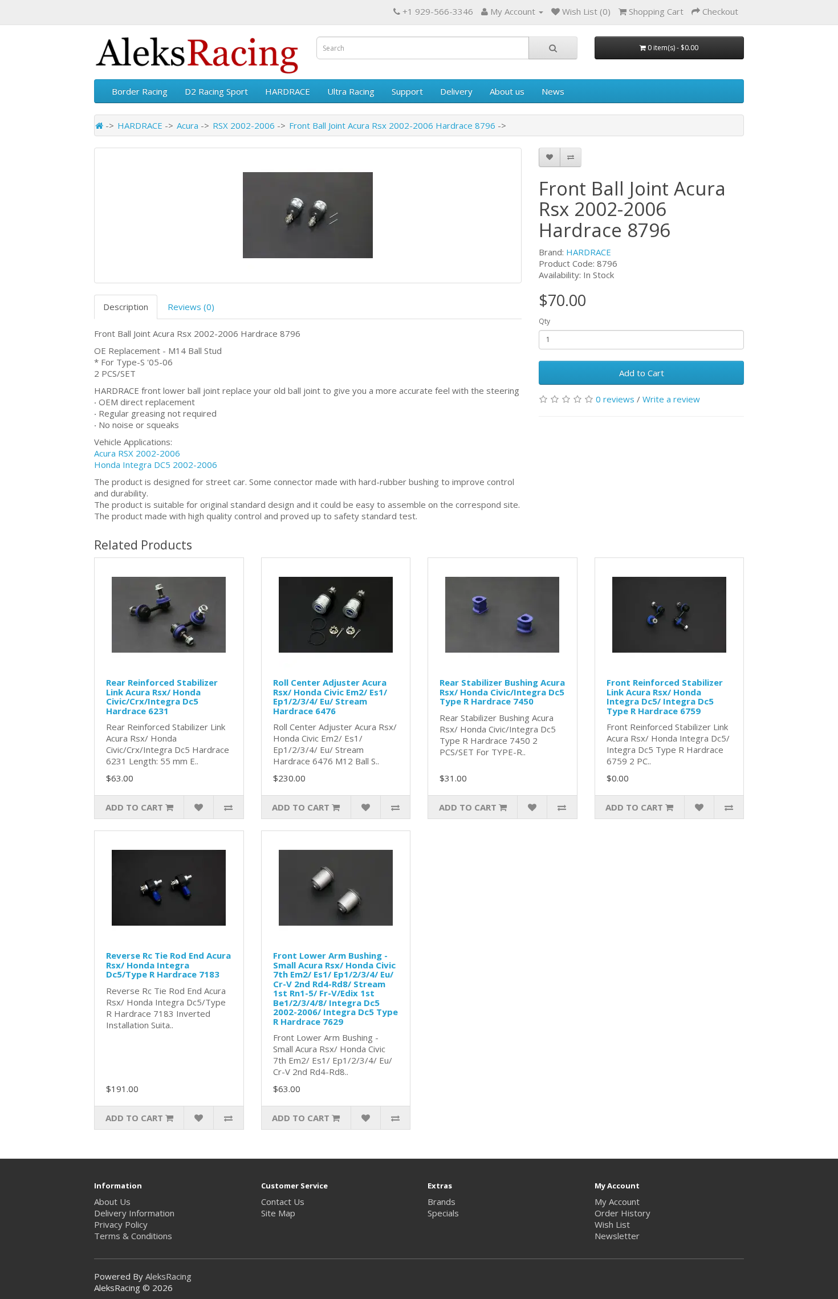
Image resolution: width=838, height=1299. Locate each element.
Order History (622, 1213)
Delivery (456, 91)
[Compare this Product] (570, 157)
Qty (544, 321)
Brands (441, 1201)
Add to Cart (641, 372)
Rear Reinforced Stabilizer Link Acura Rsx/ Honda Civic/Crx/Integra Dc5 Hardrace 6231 (162, 696)
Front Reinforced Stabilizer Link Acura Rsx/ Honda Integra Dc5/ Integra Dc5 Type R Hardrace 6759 (665, 696)
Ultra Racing (351, 91)
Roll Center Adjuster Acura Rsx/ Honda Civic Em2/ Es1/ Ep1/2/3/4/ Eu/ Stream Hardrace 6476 (330, 696)
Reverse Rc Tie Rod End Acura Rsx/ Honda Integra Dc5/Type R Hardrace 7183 (168, 965)
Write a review (671, 399)
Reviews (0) (191, 306)
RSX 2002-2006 (244, 125)
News (553, 91)
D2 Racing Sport (216, 91)
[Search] (552, 47)
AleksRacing (168, 1276)
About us (507, 91)
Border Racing (140, 91)
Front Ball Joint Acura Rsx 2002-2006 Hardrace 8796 (392, 125)
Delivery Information (134, 1213)
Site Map (278, 1213)
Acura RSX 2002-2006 (137, 453)
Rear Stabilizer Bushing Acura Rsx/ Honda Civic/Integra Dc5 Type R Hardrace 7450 (502, 692)
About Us (112, 1201)
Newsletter (617, 1235)
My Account (617, 1201)
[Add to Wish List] (549, 157)
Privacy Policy (121, 1224)
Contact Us (282, 1201)
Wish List (612, 1224)
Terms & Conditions (133, 1235)
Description (125, 306)
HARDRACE (287, 91)
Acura (187, 125)
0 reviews (615, 399)
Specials (443, 1213)
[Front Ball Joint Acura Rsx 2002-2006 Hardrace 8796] (308, 215)
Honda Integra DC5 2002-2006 (155, 464)
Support (407, 91)
